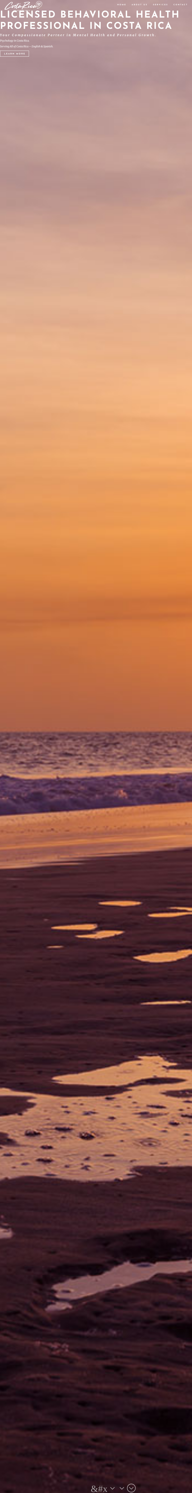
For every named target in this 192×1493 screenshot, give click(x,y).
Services (160, 5)
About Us (140, 5)
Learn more (14, 54)
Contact (180, 5)
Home (121, 5)
